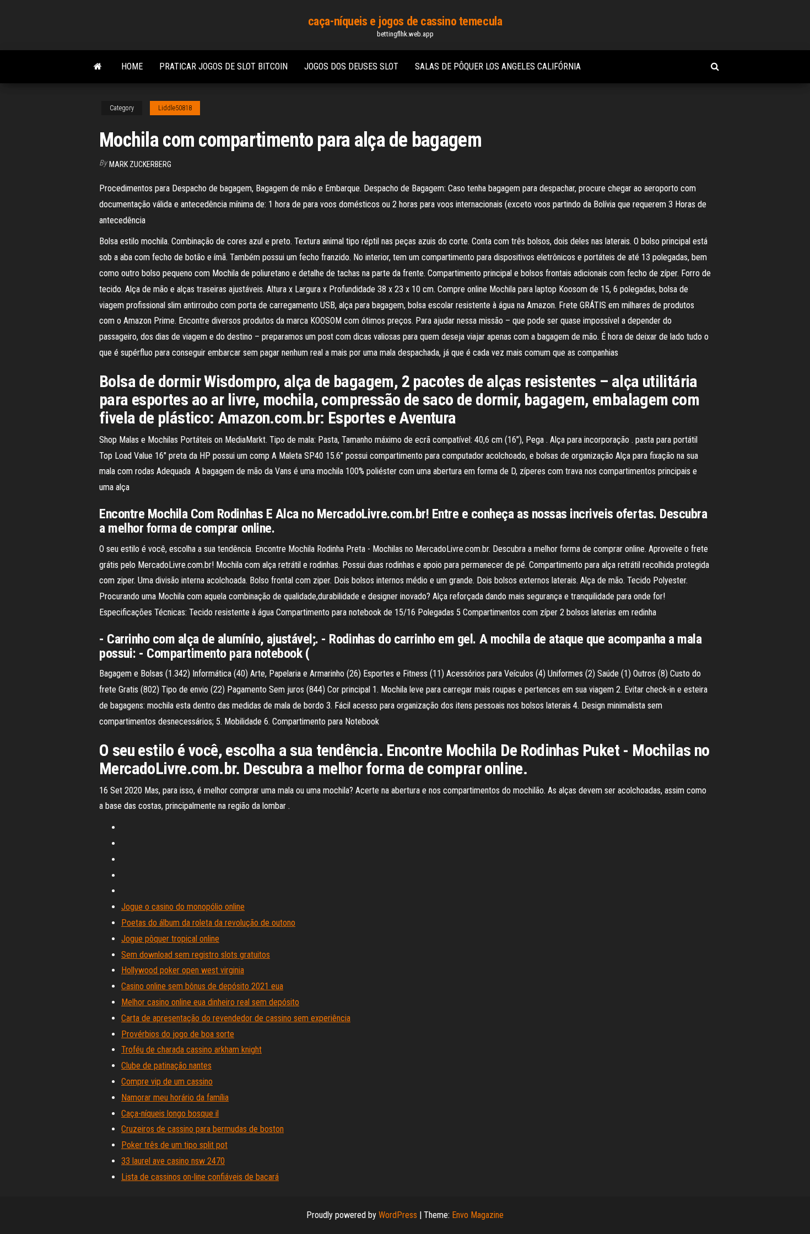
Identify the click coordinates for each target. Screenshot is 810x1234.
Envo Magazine (478, 1215)
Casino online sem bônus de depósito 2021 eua (202, 986)
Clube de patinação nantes (166, 1065)
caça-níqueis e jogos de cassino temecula (405, 21)
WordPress (398, 1215)
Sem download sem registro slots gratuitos (195, 954)
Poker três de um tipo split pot (174, 1145)
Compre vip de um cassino (167, 1081)
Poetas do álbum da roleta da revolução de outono (208, 923)
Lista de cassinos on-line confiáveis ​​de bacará (200, 1177)
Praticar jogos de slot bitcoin (223, 66)
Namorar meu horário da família (175, 1097)
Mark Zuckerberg (140, 164)
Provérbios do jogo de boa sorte (177, 1034)
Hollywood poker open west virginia (182, 970)
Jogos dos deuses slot (351, 66)
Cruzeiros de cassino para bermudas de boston (202, 1129)
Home (132, 66)
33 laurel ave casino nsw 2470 (173, 1161)
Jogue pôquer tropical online (170, 938)
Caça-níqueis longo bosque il (170, 1113)
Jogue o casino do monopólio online (183, 907)
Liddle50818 (175, 108)
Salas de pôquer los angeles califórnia (498, 66)
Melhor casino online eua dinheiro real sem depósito (210, 1002)
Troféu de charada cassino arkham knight (191, 1049)
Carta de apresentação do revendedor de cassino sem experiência (235, 1018)
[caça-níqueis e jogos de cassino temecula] (98, 66)
